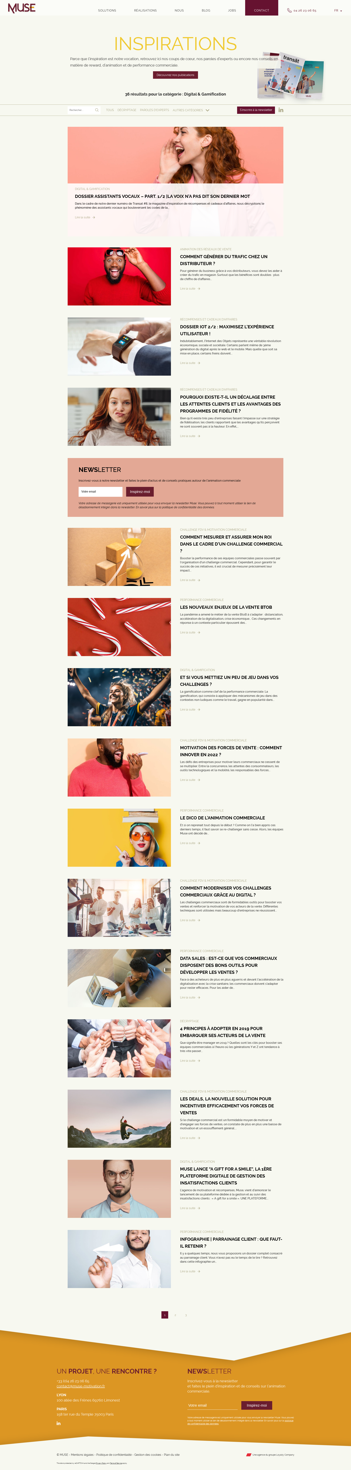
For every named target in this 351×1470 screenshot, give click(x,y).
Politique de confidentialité (114, 1454)
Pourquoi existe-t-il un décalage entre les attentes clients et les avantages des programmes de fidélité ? (230, 404)
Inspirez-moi (257, 1405)
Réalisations (145, 10)
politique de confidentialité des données (188, 507)
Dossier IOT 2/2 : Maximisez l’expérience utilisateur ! (227, 330)
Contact (261, 10)
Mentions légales (82, 1454)
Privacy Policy (101, 1463)
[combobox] (191, 110)
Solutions (107, 10)
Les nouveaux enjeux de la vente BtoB (226, 607)
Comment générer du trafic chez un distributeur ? (223, 260)
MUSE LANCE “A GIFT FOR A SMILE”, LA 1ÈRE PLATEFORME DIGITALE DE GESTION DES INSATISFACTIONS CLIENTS (226, 1176)
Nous (179, 10)
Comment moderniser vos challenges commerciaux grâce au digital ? (225, 892)
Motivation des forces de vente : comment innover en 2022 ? (231, 751)
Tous (110, 110)
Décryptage (127, 110)
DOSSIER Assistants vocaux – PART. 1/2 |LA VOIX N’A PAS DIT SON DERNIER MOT (162, 196)
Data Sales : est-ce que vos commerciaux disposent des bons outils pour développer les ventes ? (228, 965)
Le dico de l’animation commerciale (222, 818)
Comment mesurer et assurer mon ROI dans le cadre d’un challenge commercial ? (231, 544)
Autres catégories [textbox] (188, 110)
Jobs (232, 10)
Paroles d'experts (154, 110)
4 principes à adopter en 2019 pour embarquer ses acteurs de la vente (222, 1032)
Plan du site (172, 1454)
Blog (206, 10)
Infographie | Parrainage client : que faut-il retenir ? (231, 1243)
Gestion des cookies (147, 1454)
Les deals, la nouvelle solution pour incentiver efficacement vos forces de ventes (227, 1105)
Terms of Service (116, 1463)
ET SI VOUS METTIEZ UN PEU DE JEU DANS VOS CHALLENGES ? (229, 681)
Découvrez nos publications (175, 75)
